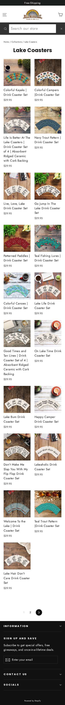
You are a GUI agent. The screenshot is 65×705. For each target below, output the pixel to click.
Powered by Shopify (32, 700)
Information (16, 626)
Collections (17, 41)
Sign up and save (20, 638)
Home (6, 41)
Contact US (15, 674)
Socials (11, 685)
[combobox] (32, 28)
